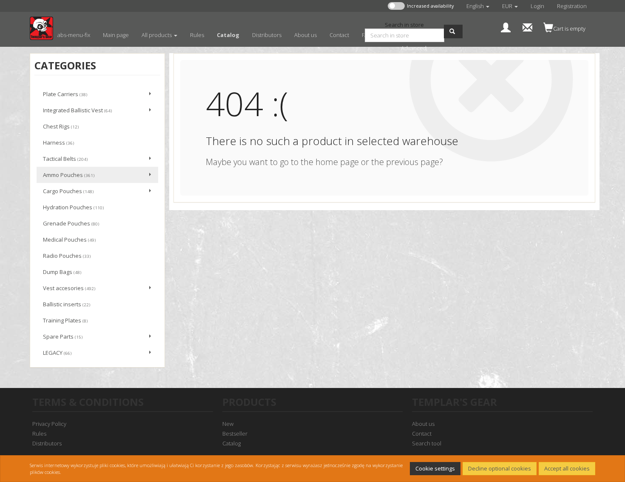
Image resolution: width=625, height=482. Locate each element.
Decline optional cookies (499, 468)
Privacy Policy (49, 424)
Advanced (413, 48)
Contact (422, 433)
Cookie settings (435, 468)
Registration (572, 6)
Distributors (47, 443)
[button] (478, 6)
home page (337, 162)
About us (423, 424)
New (227, 424)
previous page (412, 162)
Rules (39, 433)
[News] (527, 26)
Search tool (426, 443)
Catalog (231, 443)
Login (537, 6)
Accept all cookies (567, 468)
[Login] (505, 26)
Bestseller (234, 433)
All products (157, 35)
